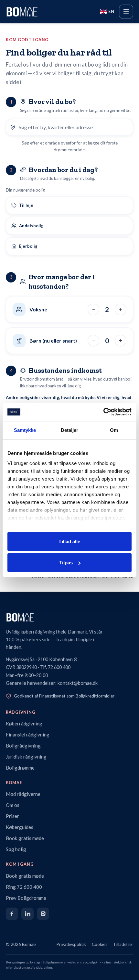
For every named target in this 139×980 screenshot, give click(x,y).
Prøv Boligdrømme (26, 898)
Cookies (99, 944)
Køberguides (19, 827)
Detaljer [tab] (70, 430)
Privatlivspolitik (71, 944)
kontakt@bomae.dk (78, 683)
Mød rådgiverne (23, 794)
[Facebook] (12, 914)
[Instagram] (43, 914)
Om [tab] (114, 430)
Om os (12, 805)
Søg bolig (16, 849)
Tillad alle (69, 541)
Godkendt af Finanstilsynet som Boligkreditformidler (64, 695)
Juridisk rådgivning (26, 757)
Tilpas (66, 562)
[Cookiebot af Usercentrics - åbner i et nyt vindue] (103, 412)
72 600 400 (59, 667)
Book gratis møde (25, 838)
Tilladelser (123, 944)
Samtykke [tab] (25, 430)
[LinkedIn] (27, 914)
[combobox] (74, 127)
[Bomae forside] (69, 617)
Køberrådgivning (24, 723)
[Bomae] (22, 11)
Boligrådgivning (23, 745)
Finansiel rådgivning (27, 734)
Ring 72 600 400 (24, 887)
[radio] (69, 205)
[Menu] (126, 12)
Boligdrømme (20, 768)
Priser (12, 816)
